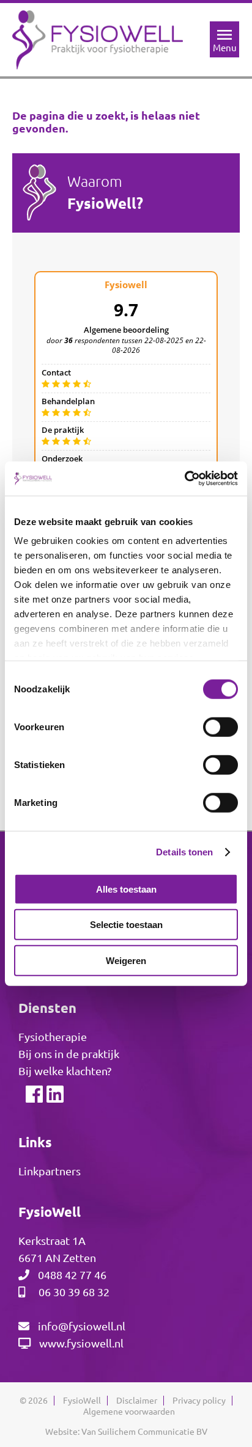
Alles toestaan (126, 888)
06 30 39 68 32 (74, 1292)
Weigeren (126, 960)
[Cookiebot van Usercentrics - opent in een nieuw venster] (184, 479)
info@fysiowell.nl (81, 1326)
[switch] (220, 726)
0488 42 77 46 (72, 1275)
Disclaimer (136, 1400)
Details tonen (184, 852)
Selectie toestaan (126, 924)
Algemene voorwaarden (129, 1411)
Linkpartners (49, 1171)
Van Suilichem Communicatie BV (144, 1432)
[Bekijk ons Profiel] (54, 1097)
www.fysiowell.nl (81, 1343)
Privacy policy (199, 1400)
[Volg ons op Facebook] (33, 1097)
